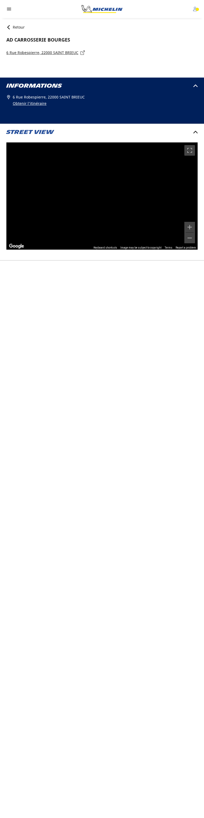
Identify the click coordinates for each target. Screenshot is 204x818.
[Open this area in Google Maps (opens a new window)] (16, 246)
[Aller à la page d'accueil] (102, 9)
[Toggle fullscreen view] (189, 150)
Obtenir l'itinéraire (29, 103)
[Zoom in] (189, 227)
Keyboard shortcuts (105, 247)
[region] (102, 196)
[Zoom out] (189, 238)
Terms (168, 247)
